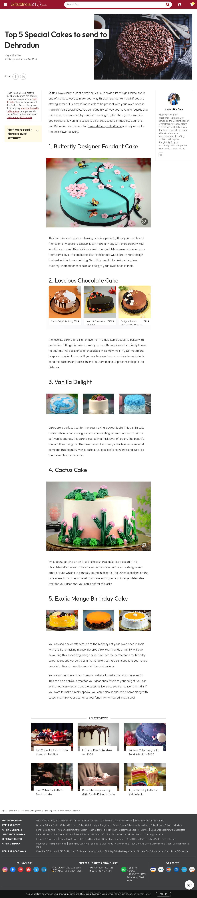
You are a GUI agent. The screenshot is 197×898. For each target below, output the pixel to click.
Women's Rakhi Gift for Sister (72, 830)
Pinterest (20, 869)
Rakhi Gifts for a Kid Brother (103, 830)
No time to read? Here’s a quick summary (20, 133)
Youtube (28, 869)
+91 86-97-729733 (136, 874)
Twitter (36, 869)
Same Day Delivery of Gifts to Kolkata (87, 843)
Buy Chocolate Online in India (149, 820)
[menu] (5, 5)
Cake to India (42, 834)
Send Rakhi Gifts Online (176, 851)
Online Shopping (12, 820)
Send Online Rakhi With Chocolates (168, 830)
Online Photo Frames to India (162, 839)
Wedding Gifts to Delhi (47, 825)
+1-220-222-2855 (72, 867)
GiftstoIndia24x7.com (29, 4)
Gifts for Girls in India (118, 843)
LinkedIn (23, 77)
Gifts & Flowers (12, 839)
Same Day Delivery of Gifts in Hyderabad (80, 839)
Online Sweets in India (62, 834)
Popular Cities (11, 825)
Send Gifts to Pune (136, 839)
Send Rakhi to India (45, 830)
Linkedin (44, 869)
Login (180, 5)
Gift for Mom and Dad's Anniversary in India (81, 851)
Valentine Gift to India (46, 851)
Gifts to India (42, 820)
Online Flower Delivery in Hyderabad (130, 825)
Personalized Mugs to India (149, 834)
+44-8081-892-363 (103, 867)
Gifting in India (11, 843)
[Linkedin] (161, 154)
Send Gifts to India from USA (90, 834)
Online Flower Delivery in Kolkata (167, 825)
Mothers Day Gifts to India (150, 851)
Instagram (5, 869)
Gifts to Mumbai (68, 825)
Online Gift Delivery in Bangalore (94, 825)
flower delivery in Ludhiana (105, 126)
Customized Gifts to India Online (116, 820)
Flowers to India (90, 820)
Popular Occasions (14, 851)
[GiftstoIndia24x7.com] (3, 811)
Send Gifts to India (13, 834)
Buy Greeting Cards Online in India (148, 843)
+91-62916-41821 (102, 871)
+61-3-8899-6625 (72, 871)
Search (167, 5)
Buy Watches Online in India (120, 834)
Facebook (15, 77)
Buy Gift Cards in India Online (65, 820)
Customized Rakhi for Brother (133, 830)
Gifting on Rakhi (12, 830)
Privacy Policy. (144, 894)
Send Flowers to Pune (113, 839)
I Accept (163, 894)
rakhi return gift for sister (19, 117)
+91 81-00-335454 (133, 870)
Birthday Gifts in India (46, 839)
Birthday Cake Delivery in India (120, 851)
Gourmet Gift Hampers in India (51, 843)
